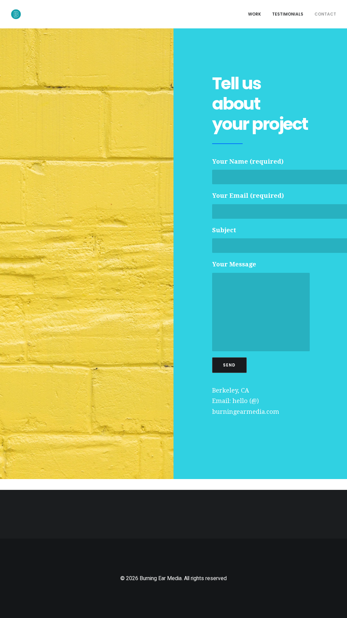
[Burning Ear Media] (16, 14)
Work (254, 14)
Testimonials (287, 14)
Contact (325, 14)
